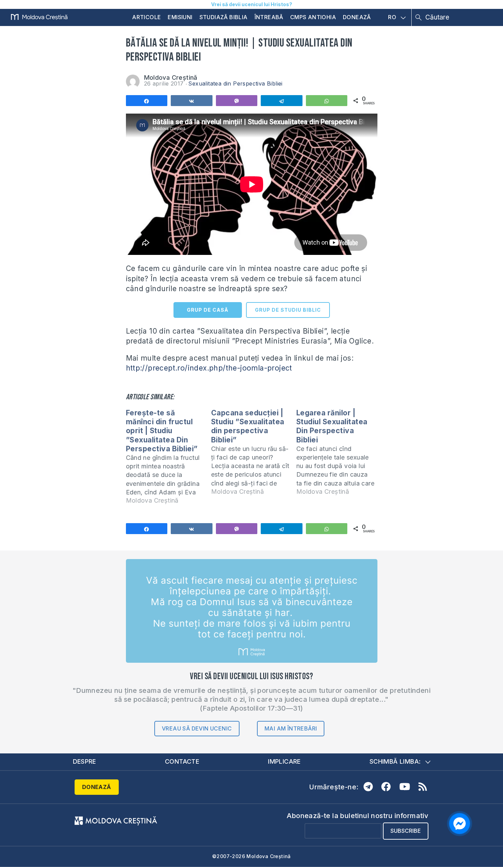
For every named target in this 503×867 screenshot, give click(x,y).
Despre (84, 761)
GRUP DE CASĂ (207, 310)
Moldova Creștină (170, 77)
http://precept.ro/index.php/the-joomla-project (209, 368)
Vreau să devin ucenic (197, 728)
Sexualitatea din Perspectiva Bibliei (235, 83)
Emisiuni (180, 17)
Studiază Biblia (223, 17)
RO (392, 17)
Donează (357, 17)
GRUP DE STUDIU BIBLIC (288, 310)
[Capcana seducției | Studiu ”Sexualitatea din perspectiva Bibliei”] (253, 455)
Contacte (182, 761)
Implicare (284, 761)
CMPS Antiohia (313, 17)
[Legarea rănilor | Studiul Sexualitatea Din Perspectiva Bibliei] (339, 455)
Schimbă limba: (395, 761)
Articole (146, 17)
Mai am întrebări (291, 728)
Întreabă (269, 17)
